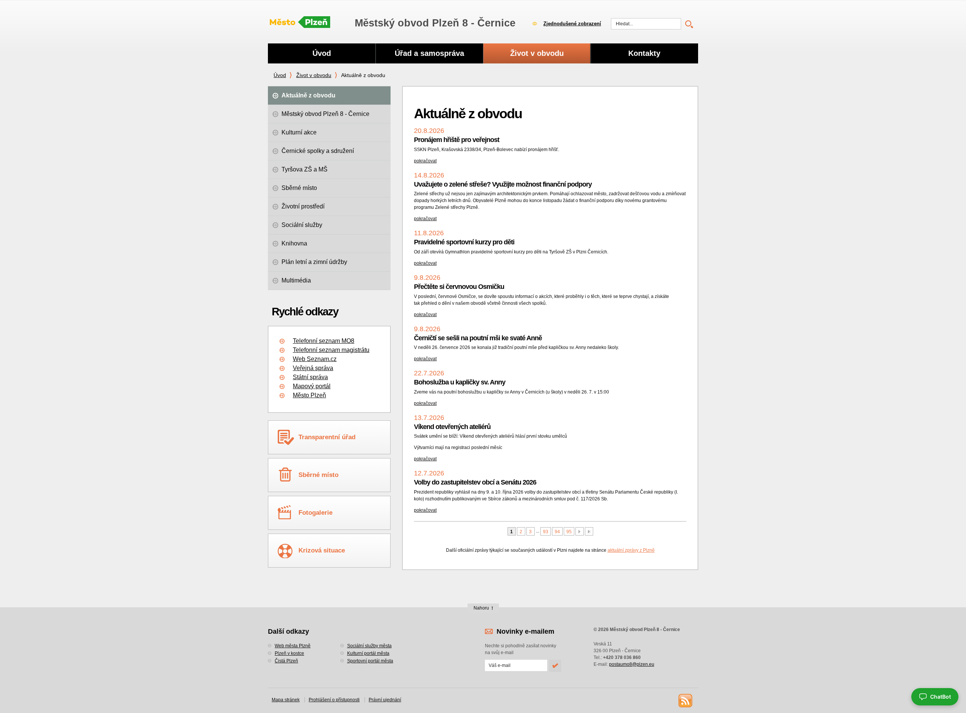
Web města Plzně (293, 645)
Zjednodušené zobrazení (572, 23)
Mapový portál (312, 386)
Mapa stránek (286, 699)
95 (569, 531)
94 (557, 531)
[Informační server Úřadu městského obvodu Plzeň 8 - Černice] (300, 22)
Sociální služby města (369, 645)
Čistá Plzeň (286, 661)
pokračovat (425, 161)
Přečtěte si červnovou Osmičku (459, 286)
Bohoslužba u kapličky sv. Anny (459, 382)
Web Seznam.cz (315, 359)
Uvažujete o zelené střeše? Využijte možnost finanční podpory (503, 184)
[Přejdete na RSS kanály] (684, 700)
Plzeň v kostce (289, 653)
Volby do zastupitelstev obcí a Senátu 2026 (475, 482)
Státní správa (310, 377)
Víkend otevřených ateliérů (452, 427)
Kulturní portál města (368, 653)
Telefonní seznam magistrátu (331, 350)
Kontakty (644, 53)
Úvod (280, 75)
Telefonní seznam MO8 (323, 341)
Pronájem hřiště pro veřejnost (456, 140)
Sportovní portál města (370, 661)
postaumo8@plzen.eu (631, 664)
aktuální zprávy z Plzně (631, 550)
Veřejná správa (313, 368)
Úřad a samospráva (429, 53)
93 (545, 531)
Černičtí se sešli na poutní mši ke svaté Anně (478, 338)
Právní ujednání (385, 699)
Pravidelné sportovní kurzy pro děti (464, 242)
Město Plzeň (309, 395)
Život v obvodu (313, 75)
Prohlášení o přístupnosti (334, 699)
